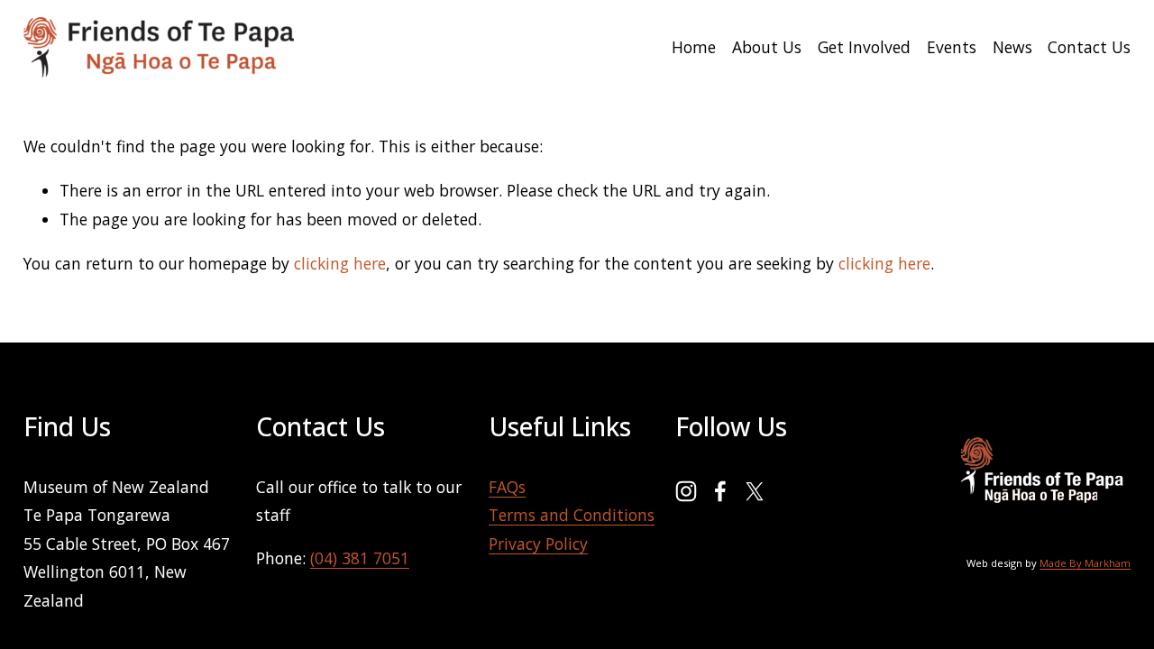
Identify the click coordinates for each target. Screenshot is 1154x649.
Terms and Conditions (572, 515)
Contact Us (1089, 47)
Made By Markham (1085, 563)
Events (951, 47)
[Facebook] (720, 491)
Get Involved (864, 47)
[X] (754, 491)
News (1012, 47)
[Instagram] (686, 491)
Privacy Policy (538, 543)
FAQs (507, 487)
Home (694, 47)
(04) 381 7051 (359, 558)
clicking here (340, 263)
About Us (766, 47)
